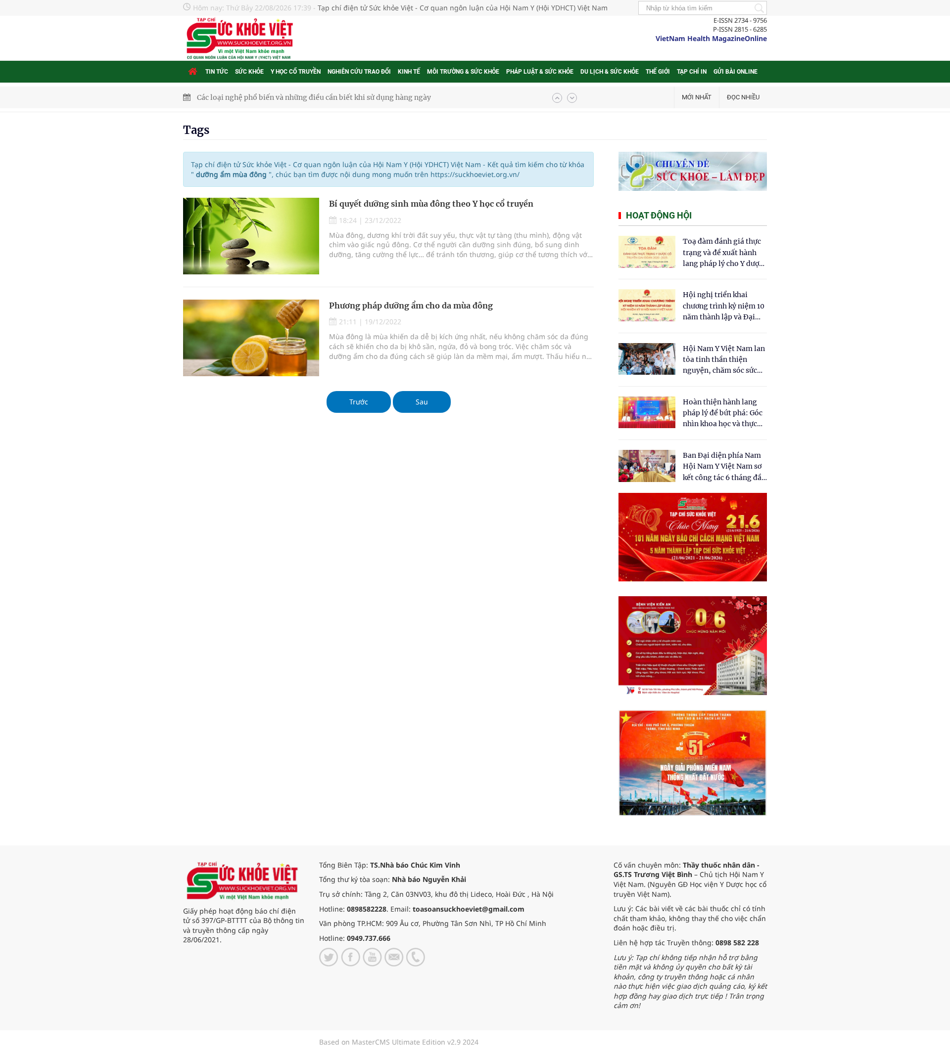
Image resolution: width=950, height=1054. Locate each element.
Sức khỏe (249, 71)
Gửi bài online (735, 71)
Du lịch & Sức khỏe (609, 71)
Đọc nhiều (743, 97)
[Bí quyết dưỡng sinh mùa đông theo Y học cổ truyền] (251, 236)
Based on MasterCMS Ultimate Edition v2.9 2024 (398, 1042)
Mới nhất (697, 97)
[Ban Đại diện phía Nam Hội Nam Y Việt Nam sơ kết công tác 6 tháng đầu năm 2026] (646, 466)
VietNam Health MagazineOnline (711, 38)
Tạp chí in (692, 71)
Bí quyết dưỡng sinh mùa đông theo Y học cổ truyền (431, 204)
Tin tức (216, 71)
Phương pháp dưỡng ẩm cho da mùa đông (411, 305)
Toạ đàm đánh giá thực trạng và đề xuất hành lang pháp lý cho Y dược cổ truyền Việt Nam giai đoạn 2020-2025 (723, 253)
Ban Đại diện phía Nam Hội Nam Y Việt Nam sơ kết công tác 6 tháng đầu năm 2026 (724, 467)
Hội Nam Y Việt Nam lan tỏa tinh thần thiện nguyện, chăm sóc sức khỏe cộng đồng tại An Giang (724, 360)
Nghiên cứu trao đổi (359, 71)
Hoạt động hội (659, 215)
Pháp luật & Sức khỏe (539, 71)
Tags (196, 130)
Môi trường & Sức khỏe (463, 71)
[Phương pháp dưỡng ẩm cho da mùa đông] (251, 338)
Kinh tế (409, 71)
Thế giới (658, 71)
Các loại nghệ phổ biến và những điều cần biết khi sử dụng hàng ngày (314, 97)
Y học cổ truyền (296, 71)
